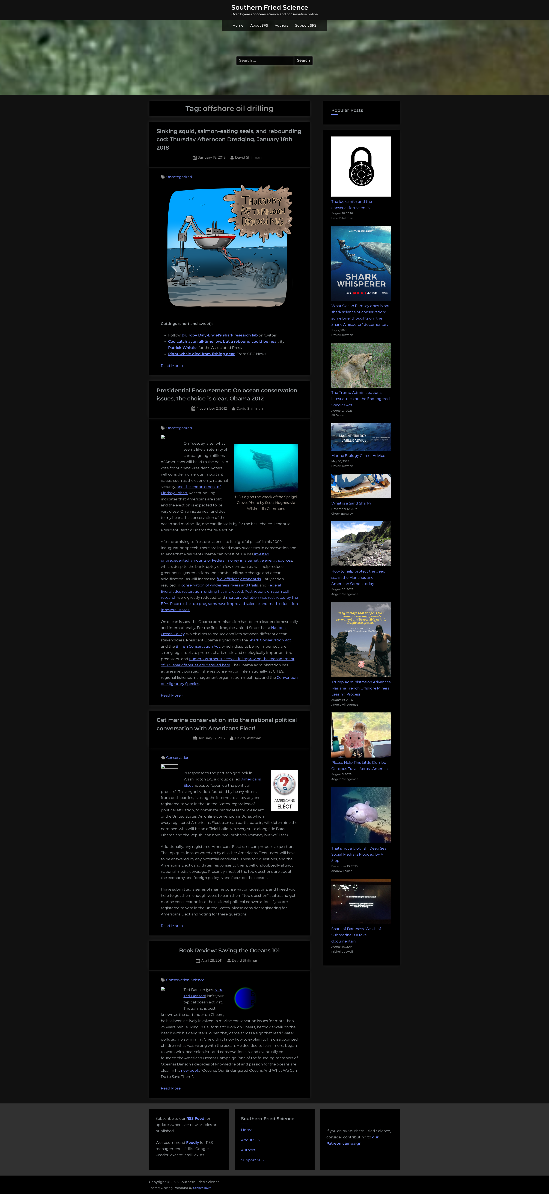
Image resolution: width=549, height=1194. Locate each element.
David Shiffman (248, 157)
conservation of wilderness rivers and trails (219, 585)
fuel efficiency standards (239, 579)
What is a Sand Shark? (351, 503)
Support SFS (305, 25)
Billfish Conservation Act (198, 646)
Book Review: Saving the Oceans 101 (229, 950)
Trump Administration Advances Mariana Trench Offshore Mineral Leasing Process (361, 688)
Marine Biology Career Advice (358, 455)
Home (238, 25)
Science (197, 980)
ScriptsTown (202, 1187)
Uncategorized (179, 177)
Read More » (172, 366)
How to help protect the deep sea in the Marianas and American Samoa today (358, 577)
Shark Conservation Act (270, 640)
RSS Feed (195, 1118)
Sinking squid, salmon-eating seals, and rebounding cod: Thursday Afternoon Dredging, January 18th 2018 (229, 139)
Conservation (177, 757)
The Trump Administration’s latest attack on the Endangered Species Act (360, 398)
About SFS (259, 25)
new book (190, 1070)
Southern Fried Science (269, 7)
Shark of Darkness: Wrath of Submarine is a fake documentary (356, 935)
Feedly (192, 1142)
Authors (281, 25)
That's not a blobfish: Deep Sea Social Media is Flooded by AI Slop (358, 854)
